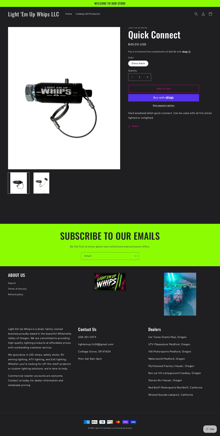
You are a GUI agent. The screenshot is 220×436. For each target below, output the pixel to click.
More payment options (163, 105)
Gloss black (138, 63)
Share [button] (135, 126)
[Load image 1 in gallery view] (18, 183)
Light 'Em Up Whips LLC (105, 428)
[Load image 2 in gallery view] (41, 183)
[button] (196, 14)
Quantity (132, 70)
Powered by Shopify (123, 428)
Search (12, 283)
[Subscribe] (135, 256)
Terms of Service (17, 288)
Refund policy (15, 294)
